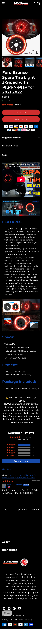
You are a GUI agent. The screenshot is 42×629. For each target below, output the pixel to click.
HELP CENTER (9, 550)
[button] (33, 3)
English (19, 615)
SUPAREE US (12, 620)
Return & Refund (10, 146)
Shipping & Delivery (11, 138)
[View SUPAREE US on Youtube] (19, 608)
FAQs (4, 155)
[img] (7, 481)
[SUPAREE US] (21, 3)
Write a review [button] (21, 461)
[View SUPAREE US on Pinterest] (14, 608)
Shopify (29, 620)
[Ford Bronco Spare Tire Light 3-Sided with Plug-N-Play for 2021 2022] (7, 62)
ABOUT (6, 542)
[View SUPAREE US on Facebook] (9, 608)
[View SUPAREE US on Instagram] (4, 608)
